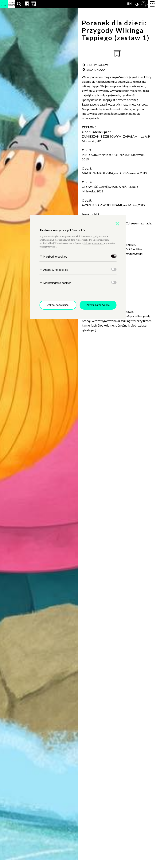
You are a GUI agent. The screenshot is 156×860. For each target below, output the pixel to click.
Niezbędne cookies (55, 256)
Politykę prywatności (94, 243)
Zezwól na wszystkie (98, 304)
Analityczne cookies (55, 269)
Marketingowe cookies (57, 282)
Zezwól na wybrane (57, 304)
